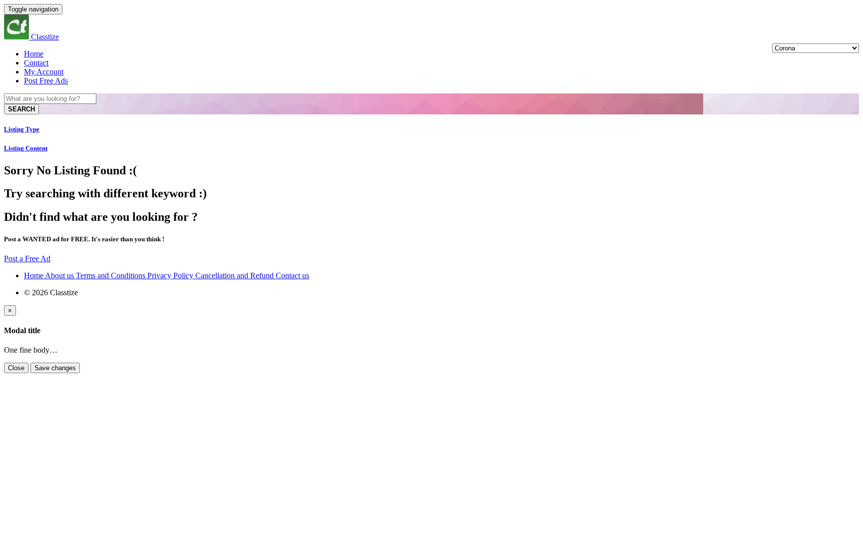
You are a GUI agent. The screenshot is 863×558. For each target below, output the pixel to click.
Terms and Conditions (111, 275)
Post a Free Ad (27, 258)
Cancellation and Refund (235, 275)
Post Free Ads (46, 80)
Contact (36, 62)
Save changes (55, 368)
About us (60, 275)
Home (33, 53)
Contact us (292, 275)
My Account (43, 71)
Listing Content (25, 148)
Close (16, 368)
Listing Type (21, 129)
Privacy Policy (171, 275)
